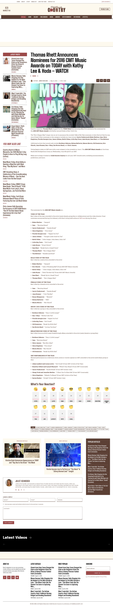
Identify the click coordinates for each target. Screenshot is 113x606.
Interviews (15, 122)
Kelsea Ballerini (91, 429)
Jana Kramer (58, 429)
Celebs (13, 72)
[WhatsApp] (108, 80)
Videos (13, 137)
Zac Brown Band (92, 431)
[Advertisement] (56, 30)
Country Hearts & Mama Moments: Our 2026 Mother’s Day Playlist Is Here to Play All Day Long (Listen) (15, 153)
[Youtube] (17, 577)
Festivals (14, 103)
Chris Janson (68, 427)
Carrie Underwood (56, 427)
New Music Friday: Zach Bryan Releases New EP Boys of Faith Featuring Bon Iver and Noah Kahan (15, 198)
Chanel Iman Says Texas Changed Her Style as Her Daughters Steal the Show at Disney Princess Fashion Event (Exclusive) (19, 64)
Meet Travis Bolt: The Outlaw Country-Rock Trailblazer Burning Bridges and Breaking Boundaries (18, 97)
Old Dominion (54, 431)
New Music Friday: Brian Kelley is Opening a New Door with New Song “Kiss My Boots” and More (14, 164)
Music (13, 89)
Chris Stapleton (79, 427)
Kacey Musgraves (79, 429)
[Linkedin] (18, 489)
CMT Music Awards (91, 427)
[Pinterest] (104, 80)
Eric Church (35, 429)
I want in (97, 573)
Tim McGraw (81, 431)
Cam (48, 427)
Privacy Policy (103, 576)
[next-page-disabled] (109, 544)
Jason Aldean (68, 429)
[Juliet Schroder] (32, 81)
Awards (5, 217)
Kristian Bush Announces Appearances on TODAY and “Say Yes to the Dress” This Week (22, 461)
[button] (90, 17)
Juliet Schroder (43, 80)
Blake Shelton (40, 427)
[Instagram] (16, 489)
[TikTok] (21, 489)
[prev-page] (4, 544)
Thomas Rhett (71, 431)
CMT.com (82, 218)
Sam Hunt (63, 431)
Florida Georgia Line (46, 429)
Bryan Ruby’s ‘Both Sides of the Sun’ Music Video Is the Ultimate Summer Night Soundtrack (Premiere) (17, 130)
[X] (101, 80)
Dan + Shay (102, 427)
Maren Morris (44, 431)
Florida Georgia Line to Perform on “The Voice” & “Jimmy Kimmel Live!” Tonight (63, 470)
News (34, 76)
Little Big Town (103, 429)
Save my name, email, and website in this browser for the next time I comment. (24, 504)
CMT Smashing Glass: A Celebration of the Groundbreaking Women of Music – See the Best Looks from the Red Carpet (15, 175)
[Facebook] (97, 80)
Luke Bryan (34, 431)
